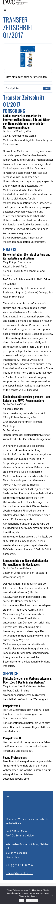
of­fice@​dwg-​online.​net (19, 873)
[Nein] (52, 895)
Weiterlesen (32, 900)
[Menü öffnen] (5, 10)
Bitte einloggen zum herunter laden (26, 76)
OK (21, 900)
